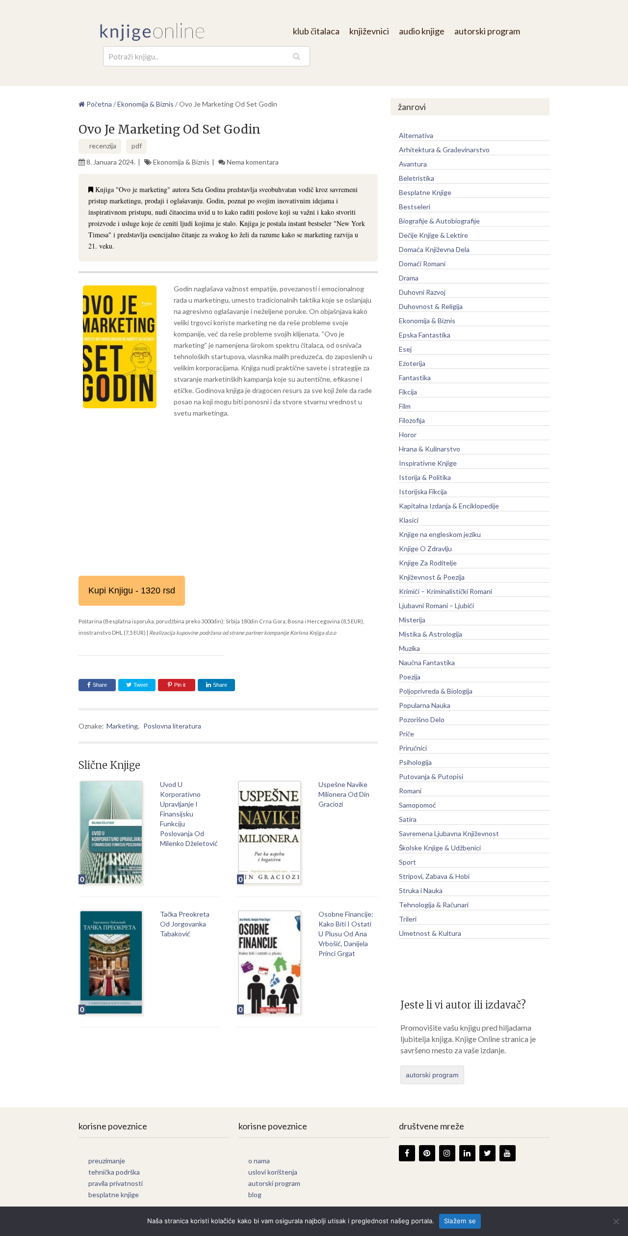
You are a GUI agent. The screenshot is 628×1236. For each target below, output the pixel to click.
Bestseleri (414, 206)
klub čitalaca (316, 31)
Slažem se (460, 1221)
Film (405, 406)
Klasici (409, 520)
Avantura (413, 164)
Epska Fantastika (424, 335)
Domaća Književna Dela (434, 249)
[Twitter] (487, 1153)
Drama (409, 278)
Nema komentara (253, 162)
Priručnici (413, 748)
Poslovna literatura (172, 726)
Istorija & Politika (425, 477)
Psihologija (415, 762)
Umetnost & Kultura (430, 933)
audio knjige (422, 31)
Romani (410, 791)
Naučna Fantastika (427, 662)
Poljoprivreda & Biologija (435, 691)
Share (100, 685)
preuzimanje (106, 1160)
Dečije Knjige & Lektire (433, 235)
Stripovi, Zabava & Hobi (434, 876)
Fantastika (415, 377)
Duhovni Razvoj (422, 292)
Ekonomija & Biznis (181, 162)
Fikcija (408, 392)
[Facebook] (407, 1153)
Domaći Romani (422, 263)
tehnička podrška (114, 1172)
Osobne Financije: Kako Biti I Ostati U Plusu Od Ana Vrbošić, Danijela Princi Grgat (345, 933)
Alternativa (416, 135)
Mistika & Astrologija (430, 634)
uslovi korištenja (272, 1172)
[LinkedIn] (467, 1153)
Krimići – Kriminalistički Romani (445, 591)
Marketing (122, 726)
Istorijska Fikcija (423, 491)
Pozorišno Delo (422, 719)
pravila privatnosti (115, 1183)
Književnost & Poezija (432, 577)
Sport (407, 862)
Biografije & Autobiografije (439, 221)
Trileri (408, 919)
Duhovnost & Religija (431, 306)
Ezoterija (412, 363)
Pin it (179, 685)
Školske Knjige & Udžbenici (440, 847)
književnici (369, 31)
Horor (408, 434)
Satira (408, 819)
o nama (259, 1160)
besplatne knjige (113, 1194)
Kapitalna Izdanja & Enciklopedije (449, 506)
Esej (405, 349)
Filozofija (412, 420)
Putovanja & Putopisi (431, 776)
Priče (406, 734)
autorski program (487, 31)
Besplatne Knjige (425, 192)
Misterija (412, 620)
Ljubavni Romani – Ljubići (436, 605)
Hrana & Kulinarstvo (429, 449)
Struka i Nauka (421, 890)
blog (255, 1194)
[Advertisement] (228, 497)
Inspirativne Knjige (428, 463)
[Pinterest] (427, 1153)
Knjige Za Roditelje (428, 563)
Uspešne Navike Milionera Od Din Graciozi (343, 794)
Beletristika (416, 178)
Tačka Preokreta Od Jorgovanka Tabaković (184, 924)
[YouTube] (507, 1153)
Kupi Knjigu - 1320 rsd (131, 590)
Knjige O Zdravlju (425, 548)
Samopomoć (417, 805)
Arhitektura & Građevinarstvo (444, 149)
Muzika (409, 648)
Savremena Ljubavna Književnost (449, 833)
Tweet (140, 685)
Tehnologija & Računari (434, 904)
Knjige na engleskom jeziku (440, 534)
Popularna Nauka (424, 705)
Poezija (409, 677)
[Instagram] (447, 1153)
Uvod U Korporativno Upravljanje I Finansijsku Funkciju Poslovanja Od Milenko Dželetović (189, 813)
